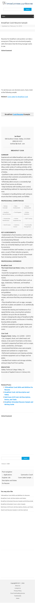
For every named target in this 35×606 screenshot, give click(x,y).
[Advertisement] (17, 69)
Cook (8, 463)
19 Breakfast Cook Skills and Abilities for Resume (15, 495)
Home (17, 598)
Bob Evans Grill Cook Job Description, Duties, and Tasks (17, 507)
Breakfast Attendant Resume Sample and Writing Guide (17, 501)
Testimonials (17, 596)
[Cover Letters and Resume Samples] (17, 4)
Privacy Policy (17, 590)
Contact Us (18, 588)
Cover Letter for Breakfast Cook (17, 96)
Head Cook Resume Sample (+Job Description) (14, 510)
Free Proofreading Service (17, 593)
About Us (17, 585)
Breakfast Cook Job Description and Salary (13, 498)
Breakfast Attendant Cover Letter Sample (13, 504)
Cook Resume (18, 114)
